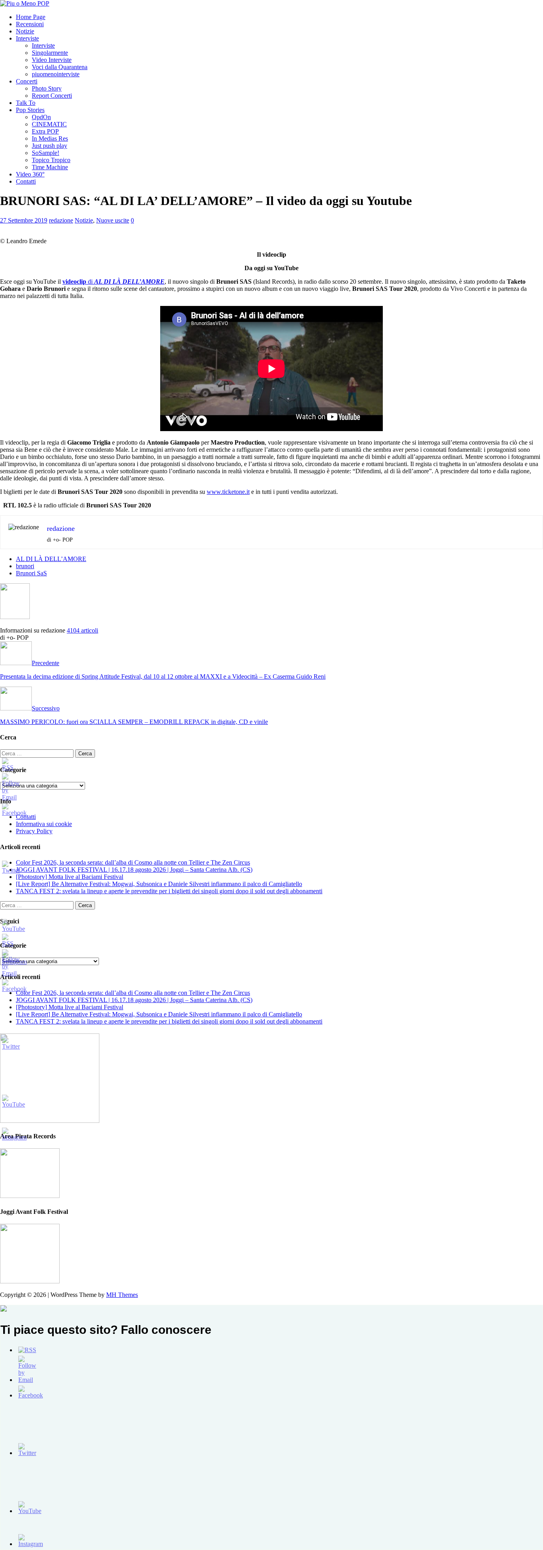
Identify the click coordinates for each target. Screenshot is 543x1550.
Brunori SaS (31, 573)
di (113, 281)
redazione (61, 220)
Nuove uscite (112, 220)
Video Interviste (52, 59)
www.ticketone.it (228, 491)
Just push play (49, 145)
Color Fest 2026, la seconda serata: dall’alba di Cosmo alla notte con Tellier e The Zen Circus (133, 862)
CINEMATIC (49, 124)
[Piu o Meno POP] (24, 3)
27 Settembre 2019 (23, 220)
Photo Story (47, 88)
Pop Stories (30, 109)
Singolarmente (50, 52)
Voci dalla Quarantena (59, 67)
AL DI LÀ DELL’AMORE (51, 558)
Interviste (27, 38)
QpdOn (41, 117)
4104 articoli (82, 630)
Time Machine (50, 167)
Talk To (25, 102)
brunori (25, 566)
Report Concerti (52, 95)
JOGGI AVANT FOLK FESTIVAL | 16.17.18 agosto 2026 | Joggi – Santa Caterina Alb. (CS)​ (134, 869)
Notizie (25, 31)
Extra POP (45, 131)
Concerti (26, 81)
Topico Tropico (51, 160)
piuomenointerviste (56, 74)
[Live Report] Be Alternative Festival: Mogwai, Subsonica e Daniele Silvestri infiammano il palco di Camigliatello (159, 883)
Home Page (30, 17)
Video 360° (30, 174)
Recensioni (30, 24)
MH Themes (122, 1294)
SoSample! (45, 152)
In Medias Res (50, 138)
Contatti (26, 181)
